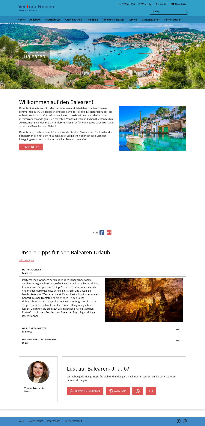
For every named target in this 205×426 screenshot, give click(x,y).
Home (21, 19)
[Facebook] (178, 421)
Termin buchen (172, 19)
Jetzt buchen (31, 147)
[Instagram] (185, 421)
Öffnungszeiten (150, 19)
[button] (110, 300)
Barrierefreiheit (73, 421)
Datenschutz (36, 421)
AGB (21, 421)
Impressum (53, 421)
